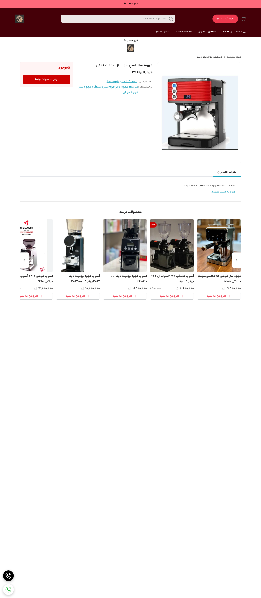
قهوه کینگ (234, 57)
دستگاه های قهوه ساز (209, 57)
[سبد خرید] (243, 18)
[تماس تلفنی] (8, 575)
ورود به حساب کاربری (223, 192)
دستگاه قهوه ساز (91, 86)
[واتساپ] (8, 589)
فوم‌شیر (109, 86)
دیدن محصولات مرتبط (46, 79)
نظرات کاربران (227, 172)
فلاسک (133, 86)
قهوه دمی (121, 86)
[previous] (236, 260)
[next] (24, 260)
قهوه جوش (130, 92)
